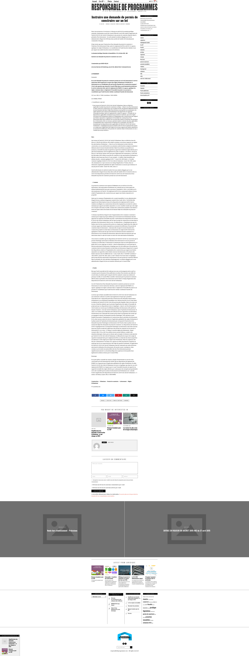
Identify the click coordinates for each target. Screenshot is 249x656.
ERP (156, 602)
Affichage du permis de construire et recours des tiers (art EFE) (124, 578)
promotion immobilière (145, 64)
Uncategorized (143, 69)
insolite (149, 608)
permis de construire (120, 24)
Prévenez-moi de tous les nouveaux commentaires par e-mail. (109, 484)
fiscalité (142, 47)
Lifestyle (142, 57)
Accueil (94, 1)
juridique (108, 24)
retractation (151, 620)
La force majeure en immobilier (134, 602)
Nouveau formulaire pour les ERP (114, 429)
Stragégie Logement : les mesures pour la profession (150, 578)
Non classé (142, 59)
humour (153, 604)
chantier (142, 38)
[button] (131, 647)
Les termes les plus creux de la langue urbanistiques (130, 429)
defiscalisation (151, 602)
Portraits (130, 613)
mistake (151, 611)
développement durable (145, 42)
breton (153, 596)
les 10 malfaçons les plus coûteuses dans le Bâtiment (116, 600)
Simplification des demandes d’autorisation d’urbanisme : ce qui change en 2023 (98, 433)
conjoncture (142, 40)
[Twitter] (150, 1)
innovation (142, 50)
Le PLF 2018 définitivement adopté (137, 577)
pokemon (144, 617)
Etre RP (101, 1)
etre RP (146, 604)
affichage (144, 596)
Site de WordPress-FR (144, 95)
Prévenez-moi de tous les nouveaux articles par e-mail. (107, 487)
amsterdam (147, 596)
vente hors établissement (145, 78)
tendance (142, 66)
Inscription (142, 86)
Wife (112, 598)
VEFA (141, 74)
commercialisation (150, 599)
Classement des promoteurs (133, 606)
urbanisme (128, 24)
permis (154, 611)
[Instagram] (152, 1)
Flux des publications (144, 90)
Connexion (142, 88)
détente (154, 602)
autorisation (150, 596)
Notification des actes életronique (115, 610)
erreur (144, 604)
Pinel (155, 614)
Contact (116, 1)
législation (109, 400)
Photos (110, 1)
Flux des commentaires (145, 93)
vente (141, 76)
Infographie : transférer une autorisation (111, 577)
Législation (112, 24)
